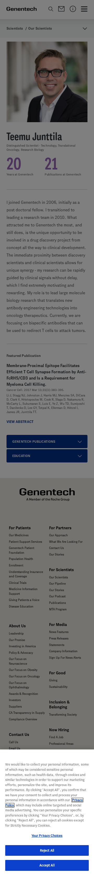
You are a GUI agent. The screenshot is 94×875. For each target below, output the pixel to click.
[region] (47, 812)
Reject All (47, 850)
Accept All (46, 865)
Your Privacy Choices (47, 835)
